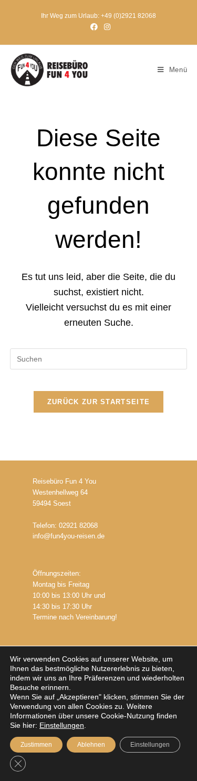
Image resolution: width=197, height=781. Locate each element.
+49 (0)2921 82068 (128, 15)
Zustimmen (36, 744)
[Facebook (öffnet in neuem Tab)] (94, 27)
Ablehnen (91, 744)
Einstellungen (61, 725)
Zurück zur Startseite (98, 402)
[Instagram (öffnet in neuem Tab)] (105, 27)
